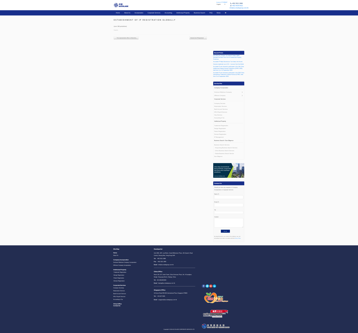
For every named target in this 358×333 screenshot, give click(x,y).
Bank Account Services (221, 109)
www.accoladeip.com (219, 176)
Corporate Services (154, 13)
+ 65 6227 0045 (161, 296)
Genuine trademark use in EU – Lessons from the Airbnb (228, 64)
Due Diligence (218, 156)
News (218, 13)
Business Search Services (222, 145)
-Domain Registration (119, 281)
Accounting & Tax (219, 118)
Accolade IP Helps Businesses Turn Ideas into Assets (228, 61)
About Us (127, 13)
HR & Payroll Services (220, 112)
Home (118, 13)
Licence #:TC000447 (221, 2)
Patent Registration (220, 131)
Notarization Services (220, 106)
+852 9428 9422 (237, 5)
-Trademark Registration (119, 272)
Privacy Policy (238, 238)
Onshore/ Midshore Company (223, 92)
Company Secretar (219, 103)
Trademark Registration (221, 125)
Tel (215, 210)
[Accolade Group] (121, 5)
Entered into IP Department (198, 37)
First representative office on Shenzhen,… (126, 37)
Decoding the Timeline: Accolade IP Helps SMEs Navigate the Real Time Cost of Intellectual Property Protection (227, 57)
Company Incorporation (221, 87)
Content (216, 217)
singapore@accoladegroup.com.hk (167, 299)
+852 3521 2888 (237, 3)
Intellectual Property (183, 13)
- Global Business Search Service (224, 153)
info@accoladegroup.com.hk (239, 8)
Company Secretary (118, 288)
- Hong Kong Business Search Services (225, 147)
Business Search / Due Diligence (223, 140)
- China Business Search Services (224, 150)
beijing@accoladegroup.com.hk (166, 283)
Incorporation (139, 13)
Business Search (199, 13)
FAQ (210, 13)
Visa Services (218, 115)
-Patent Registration (118, 278)
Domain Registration (220, 134)
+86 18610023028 (161, 280)
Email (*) (216, 202)
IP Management (219, 137)
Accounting (168, 13)
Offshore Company (219, 95)
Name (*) (216, 194)
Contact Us (116, 305)
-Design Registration (118, 275)
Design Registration (220, 128)
